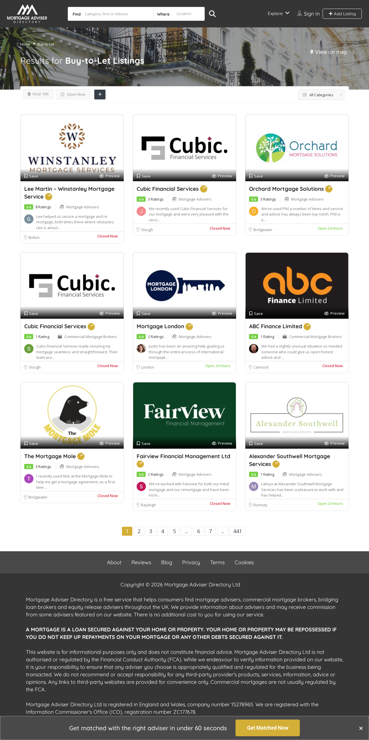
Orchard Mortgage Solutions (287, 188)
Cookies (244, 562)
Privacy (191, 562)
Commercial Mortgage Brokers (90, 336)
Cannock (261, 367)
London (147, 367)
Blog (166, 562)
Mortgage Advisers (82, 206)
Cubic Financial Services (168, 188)
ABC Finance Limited (276, 326)
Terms (217, 562)
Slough (147, 229)
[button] (361, 728)
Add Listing (344, 13)
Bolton (34, 237)
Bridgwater (262, 229)
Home (25, 44)
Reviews (141, 562)
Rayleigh (148, 504)
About (114, 562)
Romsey (260, 504)
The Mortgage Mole (50, 456)
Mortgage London (161, 326)
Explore (275, 13)
